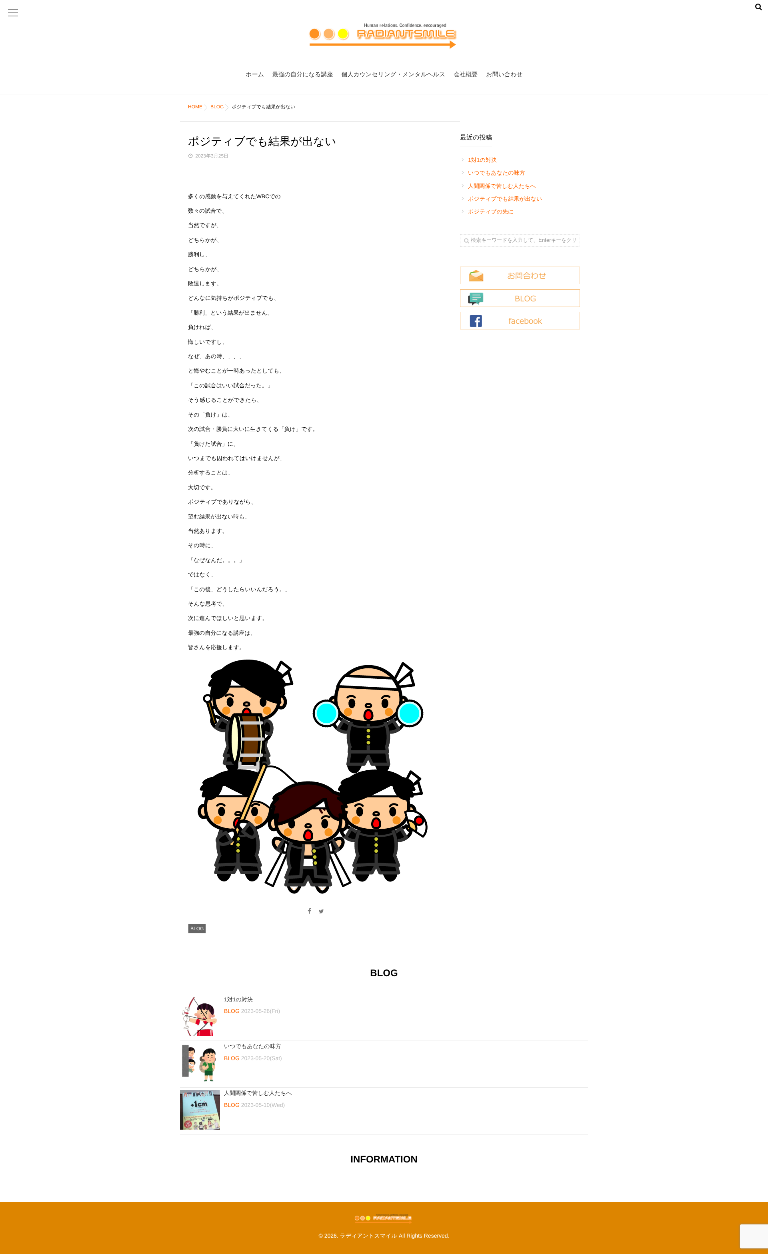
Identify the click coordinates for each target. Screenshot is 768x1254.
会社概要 (466, 74)
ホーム (255, 74)
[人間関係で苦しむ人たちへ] (200, 1110)
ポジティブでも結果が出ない (505, 198)
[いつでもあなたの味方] (200, 1063)
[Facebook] (309, 911)
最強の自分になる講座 (302, 74)
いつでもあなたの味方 (496, 172)
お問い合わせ (504, 74)
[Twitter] (321, 911)
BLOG (197, 928)
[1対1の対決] (200, 1016)
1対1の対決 (482, 160)
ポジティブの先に (491, 211)
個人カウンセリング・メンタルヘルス (393, 74)
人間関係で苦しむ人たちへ (502, 186)
